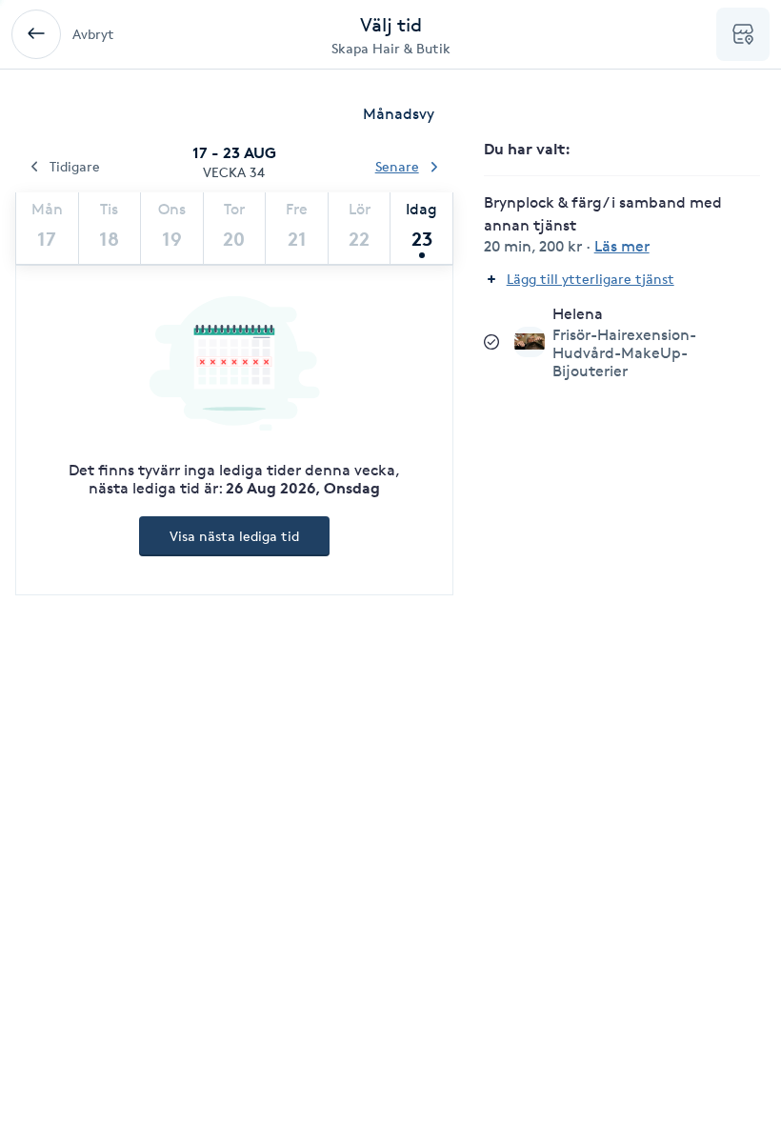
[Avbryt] (36, 34)
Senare (397, 166)
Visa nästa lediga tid (234, 536)
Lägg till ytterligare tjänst (590, 279)
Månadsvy (398, 114)
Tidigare (75, 166)
